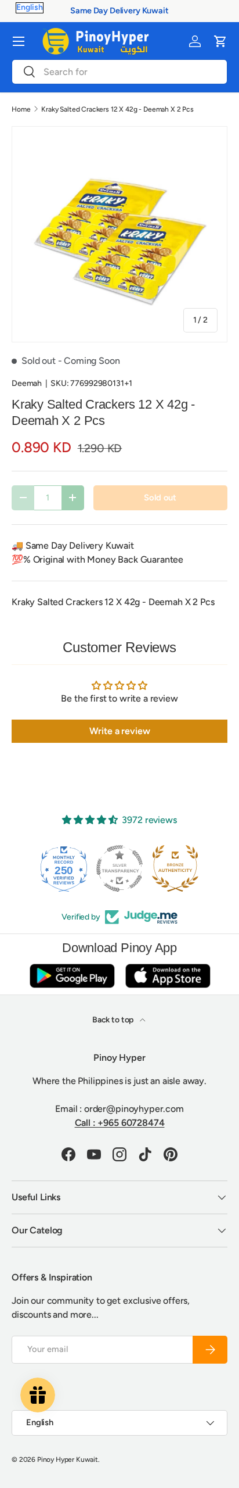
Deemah (27, 383)
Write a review (119, 730)
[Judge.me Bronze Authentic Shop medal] (175, 868)
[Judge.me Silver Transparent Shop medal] (119, 868)
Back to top (113, 1020)
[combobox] (119, 72)
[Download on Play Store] (71, 976)
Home (21, 109)
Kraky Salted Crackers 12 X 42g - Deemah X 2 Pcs (117, 109)
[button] (220, 41)
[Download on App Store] (167, 976)
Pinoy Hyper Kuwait (67, 1459)
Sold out (160, 497)
